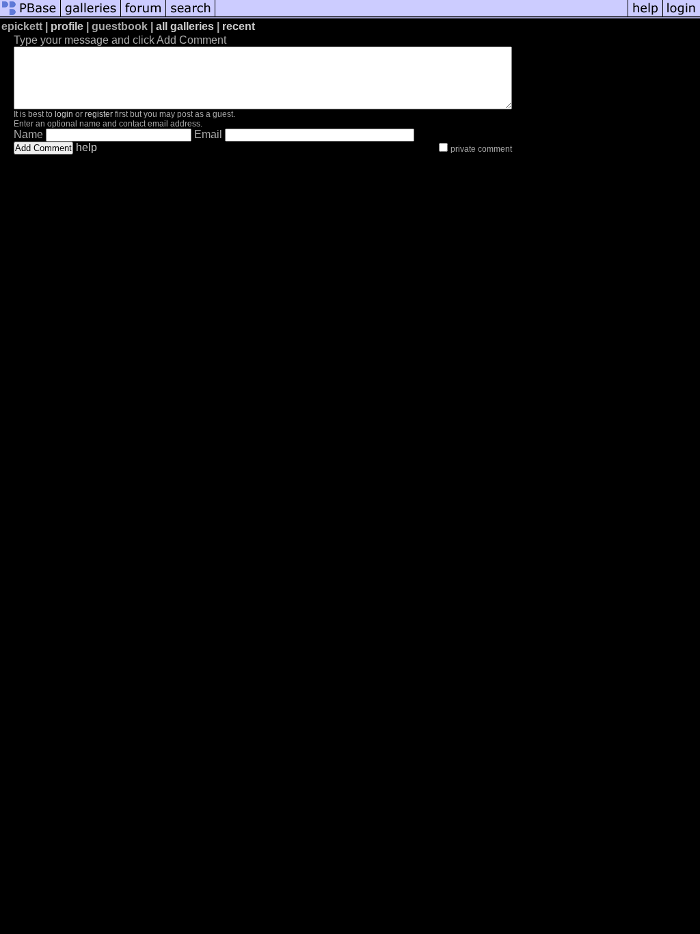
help (86, 147)
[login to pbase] (681, 15)
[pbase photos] (30, 15)
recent (238, 26)
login (64, 114)
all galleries (185, 26)
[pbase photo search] (190, 15)
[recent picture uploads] (91, 15)
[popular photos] (421, 15)
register (99, 114)
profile (67, 26)
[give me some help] (645, 15)
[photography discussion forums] (143, 15)
